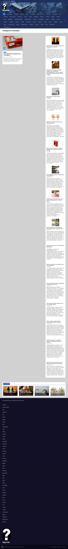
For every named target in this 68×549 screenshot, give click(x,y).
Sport (25, 16)
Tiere (5, 19)
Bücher (31, 24)
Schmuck (4, 492)
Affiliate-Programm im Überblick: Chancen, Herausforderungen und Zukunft (54, 341)
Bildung (42, 16)
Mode (27, 14)
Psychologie (11, 24)
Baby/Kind (10, 19)
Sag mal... (6, 10)
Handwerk (41, 19)
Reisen (52, 16)
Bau (46, 24)
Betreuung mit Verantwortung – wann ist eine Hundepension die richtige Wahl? (55, 200)
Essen (30, 16)
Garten (58, 16)
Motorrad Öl (7, 27)
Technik (22, 14)
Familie (47, 16)
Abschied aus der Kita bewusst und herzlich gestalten (57, 392)
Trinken (53, 19)
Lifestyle (6, 16)
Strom (42, 24)
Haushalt (20, 16)
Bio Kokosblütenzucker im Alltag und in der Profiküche (13, 400)
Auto (60, 14)
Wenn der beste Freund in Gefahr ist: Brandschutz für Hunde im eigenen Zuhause (55, 149)
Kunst (3, 456)
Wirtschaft (12, 16)
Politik (36, 24)
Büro (18, 24)
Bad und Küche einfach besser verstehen (40, 392)
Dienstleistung (40, 14)
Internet (4, 453)
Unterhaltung (28, 19)
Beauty (47, 19)
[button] (64, 20)
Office (3, 480)
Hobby (3, 448)
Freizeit (3, 436)
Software (4, 495)
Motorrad (52, 24)
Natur (5, 24)
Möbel (58, 19)
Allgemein (32, 14)
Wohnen (16, 14)
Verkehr (4, 514)
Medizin (35, 19)
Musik (3, 475)
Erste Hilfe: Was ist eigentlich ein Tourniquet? (12, 54)
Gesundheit (9, 14)
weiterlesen (51, 58)
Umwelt (3, 509)
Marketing (54, 14)
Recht (3, 487)
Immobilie (36, 16)
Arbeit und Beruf (18, 19)
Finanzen (48, 14)
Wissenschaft (24, 24)
